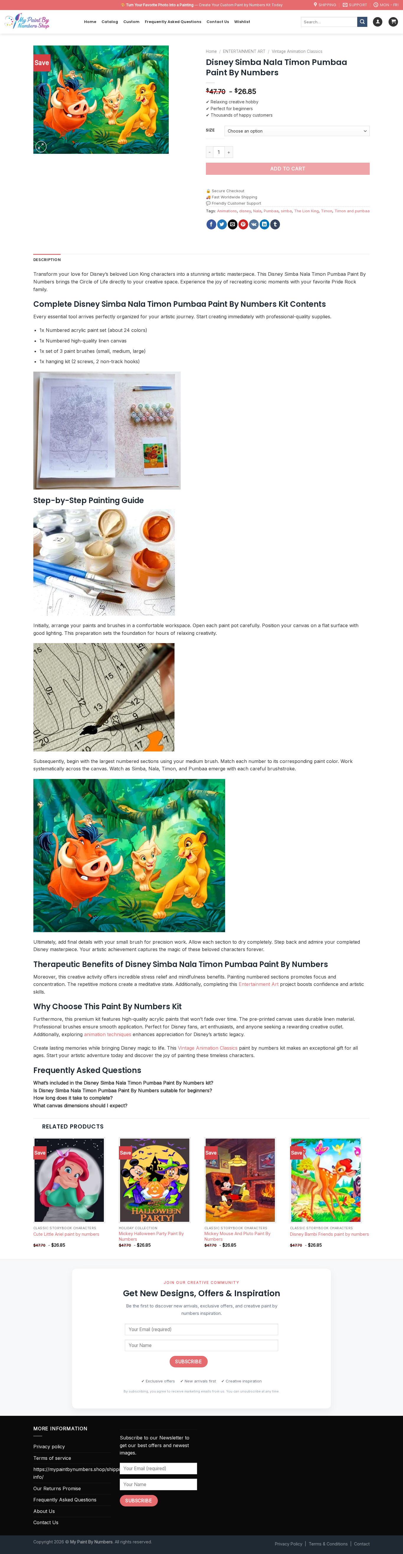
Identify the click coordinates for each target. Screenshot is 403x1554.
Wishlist (242, 21)
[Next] (369, 1197)
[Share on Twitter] (222, 224)
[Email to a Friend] (232, 224)
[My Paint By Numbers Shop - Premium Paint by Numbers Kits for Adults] (39, 22)
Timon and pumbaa (352, 211)
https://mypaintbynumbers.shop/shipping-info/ (80, 1473)
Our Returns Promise (57, 1488)
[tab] (47, 260)
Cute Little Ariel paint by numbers (66, 1234)
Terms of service (52, 1458)
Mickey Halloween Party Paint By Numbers (151, 1236)
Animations (227, 211)
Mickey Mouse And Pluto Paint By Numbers (237, 1236)
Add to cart (287, 169)
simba (286, 211)
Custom (131, 21)
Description (47, 259)
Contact (362, 1543)
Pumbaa (271, 211)
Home (90, 21)
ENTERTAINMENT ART (244, 51)
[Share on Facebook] (211, 224)
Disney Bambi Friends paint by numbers (329, 1234)
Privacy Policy (288, 1543)
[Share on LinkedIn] (264, 224)
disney (245, 211)
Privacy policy (49, 1446)
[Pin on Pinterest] (243, 224)
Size (210, 130)
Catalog (109, 21)
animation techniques (107, 1034)
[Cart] (393, 22)
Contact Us (218, 21)
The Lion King (306, 211)
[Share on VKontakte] (254, 224)
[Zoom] (41, 146)
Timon (326, 211)
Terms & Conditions (328, 1543)
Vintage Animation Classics (297, 51)
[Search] (362, 22)
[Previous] (33, 1197)
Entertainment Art (259, 984)
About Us (44, 1511)
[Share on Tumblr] (275, 224)
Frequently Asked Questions (173, 21)
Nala (257, 211)
